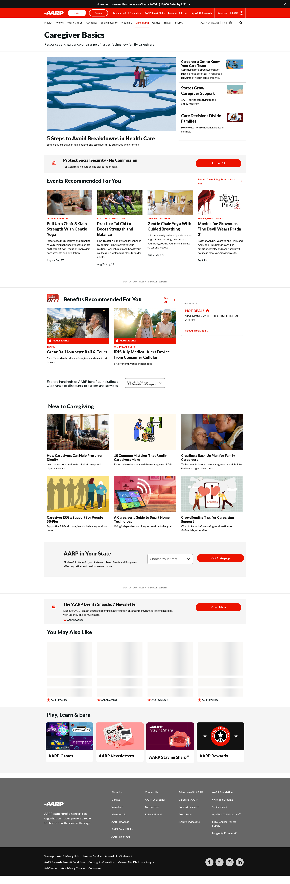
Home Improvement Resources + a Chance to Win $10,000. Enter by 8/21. (142, 4)
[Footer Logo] (67, 803)
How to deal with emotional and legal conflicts (202, 129)
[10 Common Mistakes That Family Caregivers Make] (145, 432)
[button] (241, 23)
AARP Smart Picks (154, 13)
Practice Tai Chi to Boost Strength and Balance (115, 229)
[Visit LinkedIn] (240, 862)
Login (235, 12)
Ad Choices (50, 868)
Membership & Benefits (126, 13)
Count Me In (218, 607)
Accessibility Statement (118, 856)
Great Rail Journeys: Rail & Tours (77, 351)
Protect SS (218, 163)
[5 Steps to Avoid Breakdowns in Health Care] (111, 94)
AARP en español (210, 22)
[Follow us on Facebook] (209, 862)
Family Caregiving (124, 347)
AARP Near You (120, 836)
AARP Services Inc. (189, 821)
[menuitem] (48, 24)
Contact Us (151, 792)
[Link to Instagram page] (230, 862)
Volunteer (117, 807)
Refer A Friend (153, 814)
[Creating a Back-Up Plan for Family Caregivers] (212, 432)
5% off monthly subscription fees (133, 363)
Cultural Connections (111, 218)
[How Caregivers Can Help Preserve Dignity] (78, 432)
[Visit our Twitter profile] (219, 862)
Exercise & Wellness (58, 218)
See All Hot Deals (195, 330)
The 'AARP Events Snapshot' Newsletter (100, 604)
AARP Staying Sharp (169, 757)
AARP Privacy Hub (68, 856)
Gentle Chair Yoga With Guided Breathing (169, 226)
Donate (115, 799)
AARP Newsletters (116, 755)
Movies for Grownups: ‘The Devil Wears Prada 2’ (219, 229)
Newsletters (152, 807)
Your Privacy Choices (73, 868)
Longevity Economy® (224, 833)
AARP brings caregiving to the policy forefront (198, 101)
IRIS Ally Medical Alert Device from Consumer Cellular (142, 354)
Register (222, 12)
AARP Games (60, 755)
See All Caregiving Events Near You (217, 181)
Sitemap (49, 856)
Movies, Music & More (210, 218)
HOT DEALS (195, 311)
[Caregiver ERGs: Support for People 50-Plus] (78, 494)
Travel (51, 347)
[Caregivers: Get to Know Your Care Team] (234, 70)
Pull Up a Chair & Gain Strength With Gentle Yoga (67, 229)
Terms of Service (92, 856)
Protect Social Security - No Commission (100, 160)
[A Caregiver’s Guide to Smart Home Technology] (145, 494)
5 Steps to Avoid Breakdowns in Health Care (101, 138)
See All (166, 299)
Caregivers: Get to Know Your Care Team (200, 64)
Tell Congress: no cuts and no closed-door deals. (90, 166)
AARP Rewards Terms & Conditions (64, 862)
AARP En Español (155, 799)
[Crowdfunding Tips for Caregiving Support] (212, 494)
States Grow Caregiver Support (198, 90)
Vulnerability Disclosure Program (137, 862)
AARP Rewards (203, 13)
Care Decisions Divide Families (201, 118)
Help (225, 22)
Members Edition (177, 13)
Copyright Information (101, 862)
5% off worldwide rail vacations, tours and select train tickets (77, 360)
